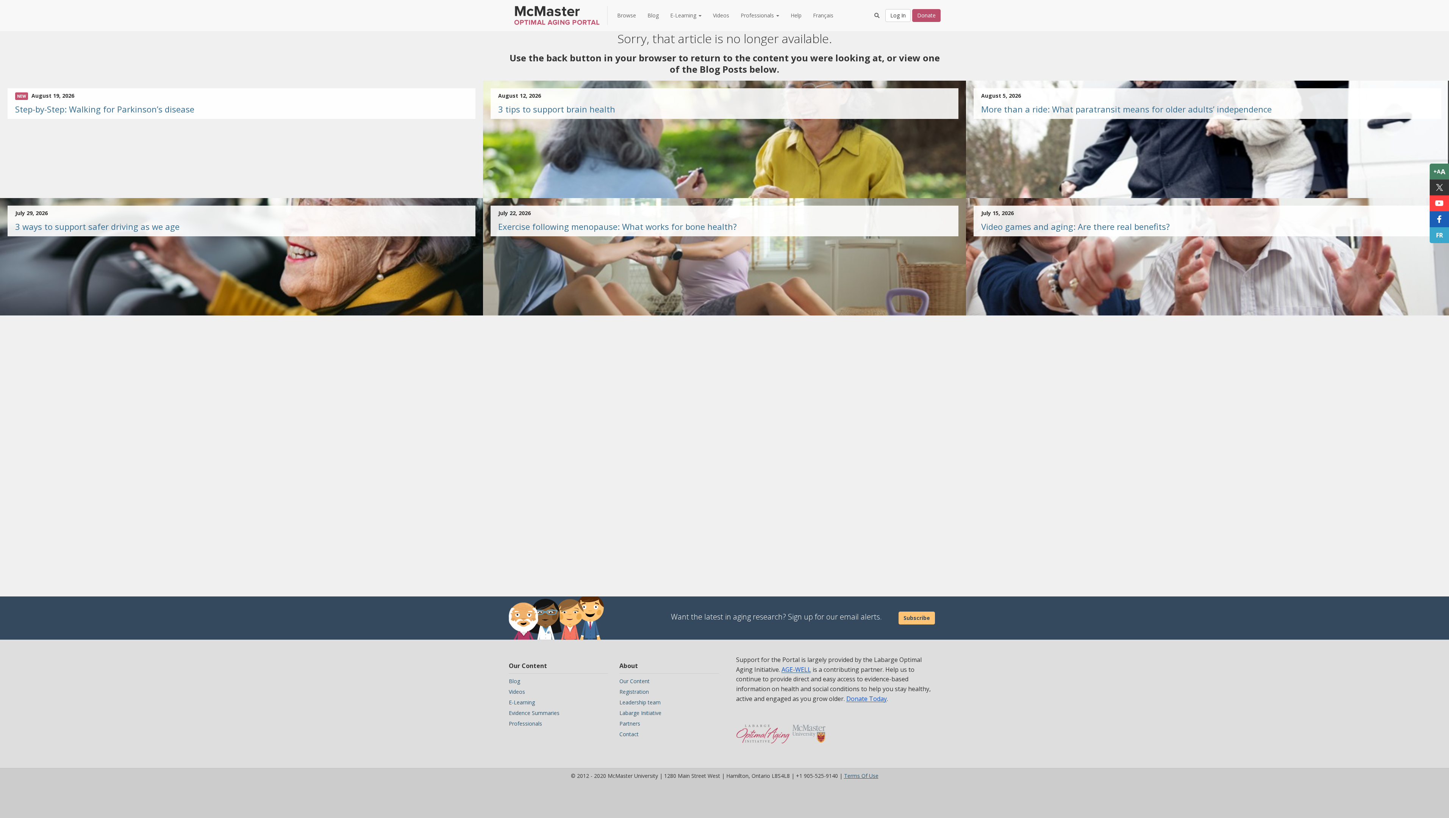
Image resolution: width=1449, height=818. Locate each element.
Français (823, 15)
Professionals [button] (758, 15)
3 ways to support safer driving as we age (97, 226)
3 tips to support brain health (556, 109)
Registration (634, 691)
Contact (629, 734)
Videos (721, 15)
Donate (926, 15)
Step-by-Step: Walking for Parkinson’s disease (104, 109)
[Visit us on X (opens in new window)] (1439, 187)
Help (796, 15)
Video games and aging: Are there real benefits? (1075, 226)
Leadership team (640, 702)
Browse (626, 15)
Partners (629, 723)
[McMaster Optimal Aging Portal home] (763, 730)
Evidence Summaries (534, 713)
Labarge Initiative (640, 713)
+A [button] (1439, 171)
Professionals (525, 723)
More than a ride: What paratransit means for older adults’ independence (1126, 109)
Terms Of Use (861, 775)
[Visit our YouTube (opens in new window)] (1439, 203)
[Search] (877, 15)
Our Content (634, 681)
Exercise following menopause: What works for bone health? (617, 226)
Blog (653, 15)
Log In (898, 15)
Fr (1439, 235)
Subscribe (916, 617)
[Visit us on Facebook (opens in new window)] (1439, 219)
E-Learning (522, 702)
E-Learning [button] (684, 15)
